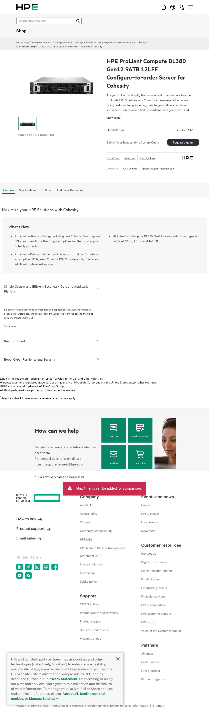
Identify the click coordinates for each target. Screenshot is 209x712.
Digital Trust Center (154, 562)
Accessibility (88, 514)
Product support (140, 436)
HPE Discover (150, 514)
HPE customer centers (156, 614)
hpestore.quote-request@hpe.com (59, 464)
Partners (149, 645)
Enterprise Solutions (42, 42)
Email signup (150, 579)
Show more (114, 117)
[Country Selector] (172, 7)
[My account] (181, 7)
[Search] (78, 21)
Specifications (147, 158)
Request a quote (183, 142)
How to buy (140, 462)
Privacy (21, 706)
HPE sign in (148, 622)
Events (145, 505)
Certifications (150, 662)
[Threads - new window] (46, 567)
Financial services (153, 596)
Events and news (157, 496)
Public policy (88, 581)
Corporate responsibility (96, 531)
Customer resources (161, 545)
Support (88, 595)
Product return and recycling (99, 613)
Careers (85, 522)
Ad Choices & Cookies (68, 706)
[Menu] (190, 7)
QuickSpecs (113, 158)
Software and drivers (94, 630)
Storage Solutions (63, 42)
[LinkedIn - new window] (19, 567)
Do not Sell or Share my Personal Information (118, 706)
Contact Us (148, 553)
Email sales (26, 538)
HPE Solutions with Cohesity (131, 42)
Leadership (87, 573)
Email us (114, 462)
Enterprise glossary (154, 588)
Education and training (156, 571)
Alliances (147, 653)
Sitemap (158, 706)
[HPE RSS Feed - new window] (28, 575)
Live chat (113, 436)
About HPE (87, 505)
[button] (118, 659)
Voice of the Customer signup (161, 631)
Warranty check (90, 638)
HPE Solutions (128, 100)
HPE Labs (86, 539)
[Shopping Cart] (163, 7)
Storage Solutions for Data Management (95, 42)
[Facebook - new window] (54, 567)
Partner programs (153, 679)
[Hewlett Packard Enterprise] (27, 7)
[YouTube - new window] (19, 575)
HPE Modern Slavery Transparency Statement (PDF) (103, 552)
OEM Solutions (90, 604)
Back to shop (22, 42)
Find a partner (150, 671)
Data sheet (129, 158)
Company (89, 496)
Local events (149, 522)
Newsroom (148, 531)
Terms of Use (39, 706)
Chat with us (130, 168)
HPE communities (153, 605)
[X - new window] (28, 567)
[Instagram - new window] (37, 567)
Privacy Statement (63, 679)
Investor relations (91, 564)
